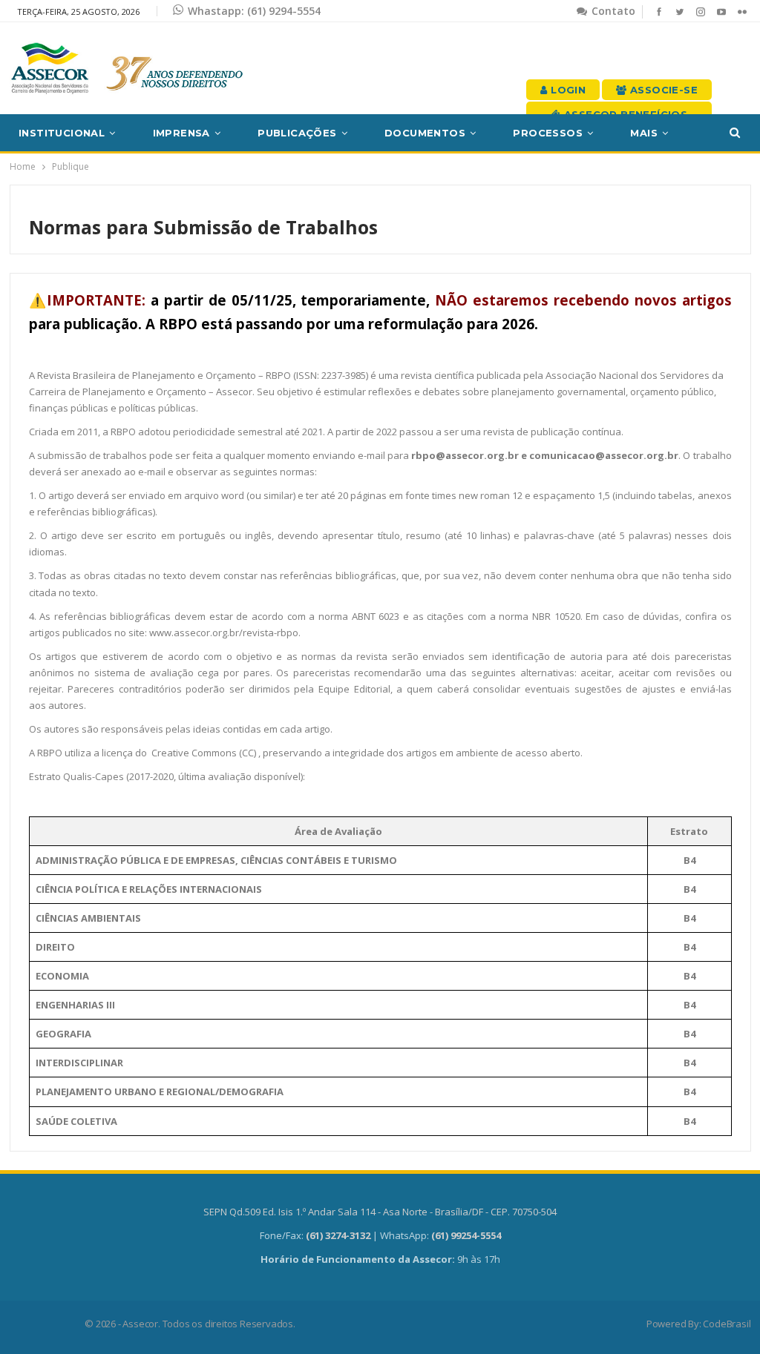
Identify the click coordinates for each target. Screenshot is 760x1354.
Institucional (62, 133)
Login (567, 90)
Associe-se (662, 90)
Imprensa (181, 133)
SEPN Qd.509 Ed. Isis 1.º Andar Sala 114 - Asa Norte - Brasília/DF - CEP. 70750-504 (380, 1211)
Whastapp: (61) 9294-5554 (254, 11)
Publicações (297, 133)
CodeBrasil (726, 1323)
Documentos (424, 133)
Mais (644, 133)
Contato (612, 11)
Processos (548, 133)
